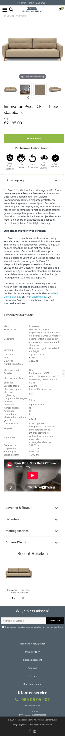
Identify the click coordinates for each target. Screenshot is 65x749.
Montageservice (17, 531)
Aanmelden (55, 621)
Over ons (32, 676)
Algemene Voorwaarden (33, 643)
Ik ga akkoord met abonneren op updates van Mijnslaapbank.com (34, 627)
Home (6, 16)
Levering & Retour (19, 508)
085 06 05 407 (35, 700)
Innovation (19, 16)
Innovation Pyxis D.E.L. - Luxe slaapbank (18, 591)
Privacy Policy (32, 651)
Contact (32, 668)
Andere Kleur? (16, 542)
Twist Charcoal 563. (36, 296)
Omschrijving (15, 180)
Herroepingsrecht (32, 659)
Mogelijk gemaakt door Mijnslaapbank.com (32, 724)
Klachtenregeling (33, 684)
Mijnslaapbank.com (24, 719)
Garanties (12, 519)
